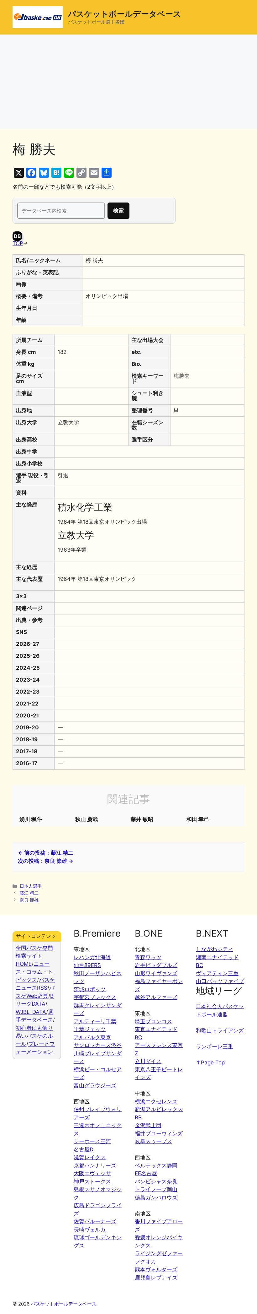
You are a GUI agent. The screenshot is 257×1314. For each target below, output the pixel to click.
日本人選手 (31, 886)
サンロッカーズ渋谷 (98, 1045)
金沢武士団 (148, 1125)
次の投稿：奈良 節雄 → (45, 861)
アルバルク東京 (92, 1037)
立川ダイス (148, 1061)
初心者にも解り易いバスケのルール (34, 1036)
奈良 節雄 (29, 899)
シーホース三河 (92, 1141)
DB (17, 236)
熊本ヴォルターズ (156, 1269)
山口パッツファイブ (220, 981)
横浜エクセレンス (156, 1101)
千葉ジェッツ (90, 1029)
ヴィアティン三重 (217, 973)
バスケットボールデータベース (124, 14)
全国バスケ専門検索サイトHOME (34, 956)
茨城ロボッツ (90, 989)
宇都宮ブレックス (95, 997)
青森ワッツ (148, 957)
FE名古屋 (146, 1173)
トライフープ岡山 (156, 1189)
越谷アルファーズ (156, 997)
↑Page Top (210, 1062)
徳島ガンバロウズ (156, 1197)
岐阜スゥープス (153, 1141)
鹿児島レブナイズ (156, 1277)
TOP (18, 243)
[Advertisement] (128, 82)
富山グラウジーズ (95, 1085)
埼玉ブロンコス (153, 1021)
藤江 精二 (29, 892)
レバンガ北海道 (92, 957)
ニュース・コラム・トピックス (34, 972)
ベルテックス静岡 (156, 1165)
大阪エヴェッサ (92, 1173)
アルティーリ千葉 (95, 1021)
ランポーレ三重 (214, 1046)
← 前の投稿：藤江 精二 (45, 853)
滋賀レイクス (90, 1157)
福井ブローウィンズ (159, 1133)
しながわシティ (214, 949)
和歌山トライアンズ (220, 1030)
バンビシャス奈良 (156, 1181)
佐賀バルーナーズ (95, 1221)
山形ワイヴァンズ (156, 973)
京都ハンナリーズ (95, 1165)
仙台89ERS (87, 965)
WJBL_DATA (31, 1012)
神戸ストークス (92, 1181)
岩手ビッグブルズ (156, 965)
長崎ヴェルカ (90, 1229)
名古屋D (83, 1149)
